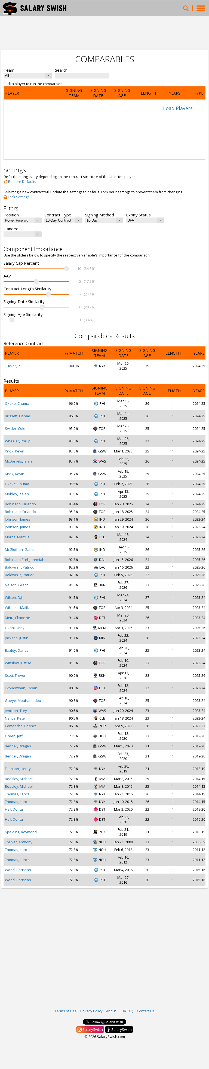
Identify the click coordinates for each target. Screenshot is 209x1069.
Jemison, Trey (16, 710)
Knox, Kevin (14, 451)
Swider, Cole (15, 428)
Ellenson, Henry (18, 768)
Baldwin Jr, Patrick (19, 567)
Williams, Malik (17, 607)
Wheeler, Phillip (17, 441)
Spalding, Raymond (21, 831)
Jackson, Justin (16, 637)
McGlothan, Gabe (19, 549)
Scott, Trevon (15, 675)
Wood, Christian (18, 869)
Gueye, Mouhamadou (23, 700)
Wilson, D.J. (14, 597)
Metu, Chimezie (17, 617)
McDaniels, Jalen (18, 461)
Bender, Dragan (18, 746)
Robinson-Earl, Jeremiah (24, 559)
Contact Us (146, 1010)
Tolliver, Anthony (18, 842)
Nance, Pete (15, 718)
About (111, 1010)
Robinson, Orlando (20, 504)
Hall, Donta (14, 809)
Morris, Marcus (17, 536)
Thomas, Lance (17, 794)
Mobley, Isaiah (17, 493)
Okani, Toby (14, 627)
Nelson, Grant (16, 584)
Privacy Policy (91, 1010)
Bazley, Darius (17, 650)
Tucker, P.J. (13, 365)
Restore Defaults (21, 181)
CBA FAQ (126, 1010)
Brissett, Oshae (17, 415)
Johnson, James (17, 519)
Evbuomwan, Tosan (21, 688)
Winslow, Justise (18, 662)
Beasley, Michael (19, 778)
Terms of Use (66, 1010)
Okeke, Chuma (17, 403)
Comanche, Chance (21, 725)
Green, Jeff (14, 735)
